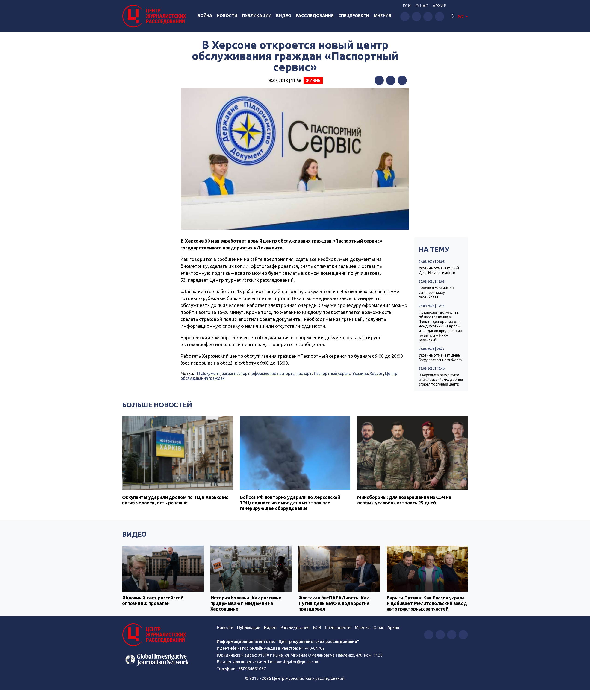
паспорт (304, 373)
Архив (439, 5)
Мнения (382, 15)
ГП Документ (207, 373)
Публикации (256, 15)
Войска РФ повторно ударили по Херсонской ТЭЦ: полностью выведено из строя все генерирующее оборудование (290, 502)
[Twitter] (390, 80)
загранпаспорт (236, 373)
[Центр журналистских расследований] (155, 16)
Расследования (315, 15)
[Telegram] (402, 80)
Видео (283, 15)
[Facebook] (379, 80)
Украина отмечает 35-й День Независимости (439, 270)
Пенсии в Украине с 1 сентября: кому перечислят (436, 292)
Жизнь (313, 80)
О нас (422, 5)
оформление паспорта (273, 373)
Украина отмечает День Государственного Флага (440, 357)
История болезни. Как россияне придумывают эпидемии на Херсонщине (246, 603)
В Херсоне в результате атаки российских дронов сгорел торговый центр (441, 379)
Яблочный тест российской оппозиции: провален (152, 600)
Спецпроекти (353, 15)
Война (205, 15)
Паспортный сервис (332, 373)
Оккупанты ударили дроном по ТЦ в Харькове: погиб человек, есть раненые (175, 499)
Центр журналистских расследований (251, 280)
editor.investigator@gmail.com (291, 661)
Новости (227, 15)
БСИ (407, 5)
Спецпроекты (338, 627)
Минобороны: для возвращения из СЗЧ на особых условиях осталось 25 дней (404, 499)
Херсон (376, 373)
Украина (360, 373)
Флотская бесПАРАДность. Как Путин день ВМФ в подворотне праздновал (333, 603)
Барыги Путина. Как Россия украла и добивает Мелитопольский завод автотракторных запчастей (427, 603)
